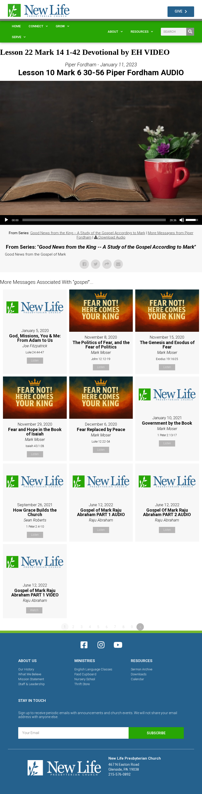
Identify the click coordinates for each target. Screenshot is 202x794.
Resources (140, 31)
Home (16, 26)
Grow (60, 26)
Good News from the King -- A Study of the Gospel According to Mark (87, 233)
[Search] (190, 32)
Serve (16, 37)
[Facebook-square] (84, 645)
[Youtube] (118, 645)
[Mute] (181, 219)
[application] (101, 220)
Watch (34, 610)
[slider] (94, 220)
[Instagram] (101, 645)
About (113, 31)
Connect (36, 26)
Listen (35, 360)
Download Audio (112, 237)
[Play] (6, 219)
